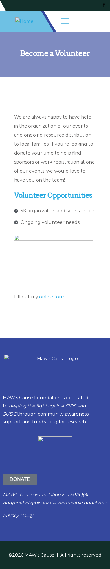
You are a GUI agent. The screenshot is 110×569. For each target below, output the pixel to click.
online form (52, 297)
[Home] (24, 21)
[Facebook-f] (104, 5)
